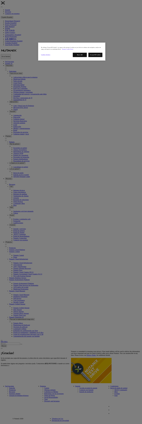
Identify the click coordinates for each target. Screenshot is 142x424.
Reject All (80, 54)
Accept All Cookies (95, 54)
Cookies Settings (45, 54)
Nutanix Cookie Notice (67, 49)
